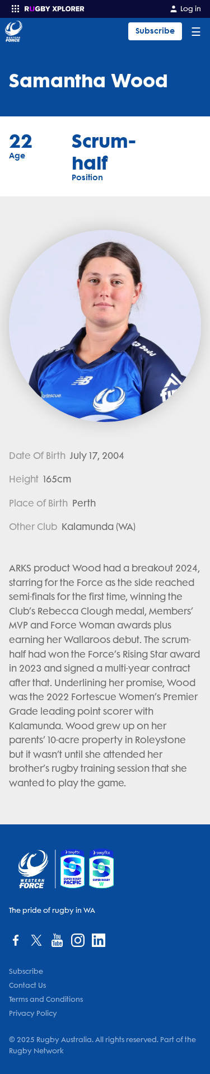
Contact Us (27, 985)
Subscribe (155, 31)
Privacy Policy (33, 1013)
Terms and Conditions (46, 999)
